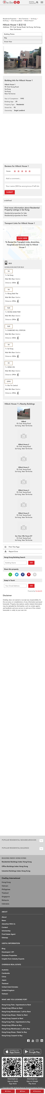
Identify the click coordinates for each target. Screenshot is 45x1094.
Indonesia (5, 904)
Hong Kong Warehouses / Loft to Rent (16, 1012)
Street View (8, 42)
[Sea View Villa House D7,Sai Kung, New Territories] (23, 527)
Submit (9, 192)
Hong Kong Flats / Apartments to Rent (16, 1005)
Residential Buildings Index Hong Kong (17, 862)
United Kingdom (8, 990)
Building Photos (9, 34)
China (4, 977)
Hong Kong (6, 882)
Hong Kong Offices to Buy (12, 1025)
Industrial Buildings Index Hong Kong (16, 871)
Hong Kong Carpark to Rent (12, 1018)
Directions (37, 1091)
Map (5, 38)
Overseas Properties (9, 955)
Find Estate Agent (8, 934)
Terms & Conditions (31, 1088)
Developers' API (8, 952)
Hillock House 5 (23, 513)
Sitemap (5, 938)
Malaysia (5, 900)
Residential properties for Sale (16, 213)
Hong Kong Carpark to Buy (12, 1036)
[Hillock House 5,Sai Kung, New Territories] (23, 504)
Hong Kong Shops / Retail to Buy (14, 1032)
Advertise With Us (8, 924)
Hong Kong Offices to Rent (12, 1008)
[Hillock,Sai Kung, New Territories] (23, 413)
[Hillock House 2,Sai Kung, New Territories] (23, 436)
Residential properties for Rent (16, 215)
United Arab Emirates (10, 987)
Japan (4, 980)
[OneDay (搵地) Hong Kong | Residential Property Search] (11, 2)
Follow (8, 1091)
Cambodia (6, 973)
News (4, 920)
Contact (5, 927)
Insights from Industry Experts (13, 959)
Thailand (5, 893)
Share (23, 1091)
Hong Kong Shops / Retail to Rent (14, 1015)
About (4, 917)
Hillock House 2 (23, 444)
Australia (5, 970)
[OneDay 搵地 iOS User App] (12, 1051)
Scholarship (6, 931)
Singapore (6, 896)
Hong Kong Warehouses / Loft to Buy (16, 1029)
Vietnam (5, 886)
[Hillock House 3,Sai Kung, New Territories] (23, 459)
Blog (3, 949)
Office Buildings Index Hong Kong (15, 866)
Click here (22, 238)
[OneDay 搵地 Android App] (32, 1051)
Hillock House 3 (23, 467)
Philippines (6, 889)
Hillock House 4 (23, 490)
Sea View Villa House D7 (23, 536)
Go (31, 563)
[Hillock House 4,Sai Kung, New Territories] (23, 482)
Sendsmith (39, 591)
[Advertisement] (22, 138)
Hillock (23, 421)
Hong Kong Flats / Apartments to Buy (16, 1022)
